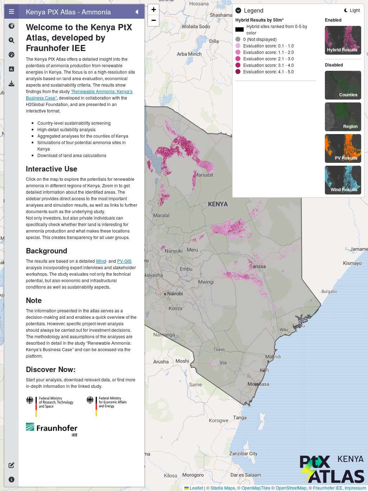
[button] (153, 9)
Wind (101, 261)
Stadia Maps (223, 488)
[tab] (11, 11)
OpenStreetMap (291, 488)
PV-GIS (124, 261)
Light (354, 10)
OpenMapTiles (256, 488)
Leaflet (196, 488)
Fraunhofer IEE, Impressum (339, 488)
